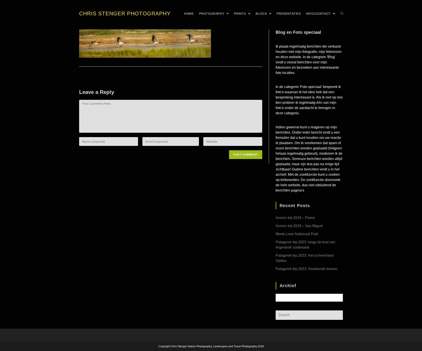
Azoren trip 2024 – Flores (295, 218)
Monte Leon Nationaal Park (297, 234)
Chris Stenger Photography (125, 13)
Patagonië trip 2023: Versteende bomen (306, 269)
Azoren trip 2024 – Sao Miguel (299, 226)
